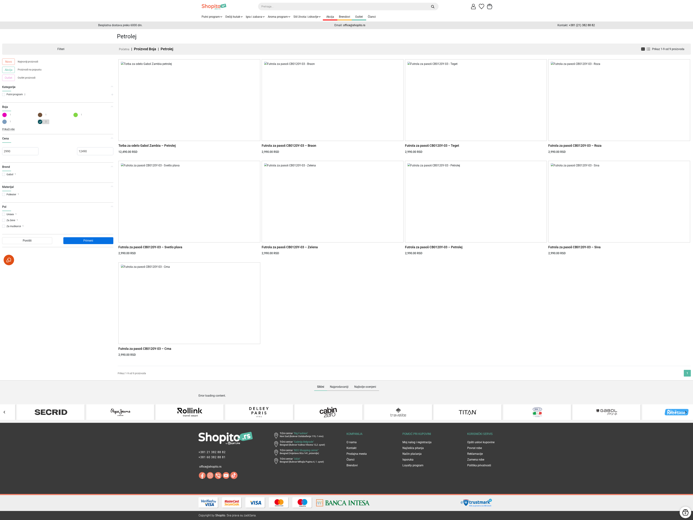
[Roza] (5, 115)
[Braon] (41, 115)
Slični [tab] (320, 386)
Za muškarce (13, 226)
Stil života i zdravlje (305, 16)
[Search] (433, 7)
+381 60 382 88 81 (212, 457)
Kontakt (351, 448)
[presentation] (4, 412)
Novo (8, 61)
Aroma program (278, 16)
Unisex (10, 214)
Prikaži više (8, 129)
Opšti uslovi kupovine (480, 442)
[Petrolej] (41, 121)
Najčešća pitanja (413, 448)
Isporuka (407, 459)
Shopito (220, 515)
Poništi (27, 240)
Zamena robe (475, 459)
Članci (372, 16)
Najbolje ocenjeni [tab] (365, 386)
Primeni (88, 240)
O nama (351, 442)
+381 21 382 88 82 (212, 452)
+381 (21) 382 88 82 (582, 25)
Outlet (359, 16)
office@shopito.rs (354, 25)
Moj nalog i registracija (417, 442)
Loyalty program (412, 465)
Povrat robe (474, 448)
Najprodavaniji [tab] (339, 386)
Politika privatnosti (479, 465)
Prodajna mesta (356, 453)
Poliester (11, 194)
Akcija (330, 16)
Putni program (211, 16)
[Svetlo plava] (5, 121)
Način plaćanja (412, 453)
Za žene (10, 220)
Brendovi (344, 16)
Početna (124, 49)
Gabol (9, 174)
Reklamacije (475, 453)
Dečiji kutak (232, 16)
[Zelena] (76, 115)
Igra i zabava (254, 16)
